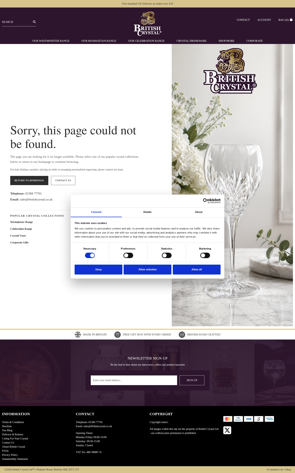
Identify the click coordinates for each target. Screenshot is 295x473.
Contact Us (8, 442)
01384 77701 (33, 193)
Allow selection (147, 269)
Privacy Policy (10, 454)
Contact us (63, 180)
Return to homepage (29, 180)
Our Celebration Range (146, 40)
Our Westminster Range (50, 40)
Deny (98, 269)
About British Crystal (13, 446)
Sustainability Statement (15, 458)
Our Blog (7, 430)
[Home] (147, 23)
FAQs (5, 450)
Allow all (197, 269)
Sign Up (192, 380)
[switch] (128, 255)
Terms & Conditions (13, 422)
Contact (243, 19)
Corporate (254, 40)
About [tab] (198, 212)
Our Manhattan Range (98, 40)
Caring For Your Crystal (15, 438)
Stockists (7, 426)
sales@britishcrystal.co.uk (36, 199)
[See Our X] (227, 430)
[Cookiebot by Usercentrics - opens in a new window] (206, 200)
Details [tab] (147, 212)
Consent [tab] (96, 212)
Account (264, 19)
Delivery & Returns (12, 434)
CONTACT (85, 414)
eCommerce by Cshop (279, 469)
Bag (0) (283, 19)
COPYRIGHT (161, 414)
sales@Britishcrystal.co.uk (97, 426)
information (16, 414)
